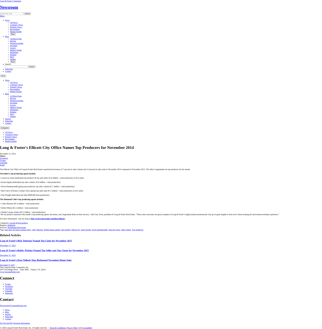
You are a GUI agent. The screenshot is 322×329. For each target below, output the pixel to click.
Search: (8, 119)
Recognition (15, 29)
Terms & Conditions (58, 328)
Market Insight (16, 32)
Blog (7, 37)
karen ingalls (86, 230)
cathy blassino (37, 230)
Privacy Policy (72, 328)
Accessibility (87, 328)
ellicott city (75, 230)
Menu (2, 16)
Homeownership (16, 43)
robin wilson (126, 230)
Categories (5, 128)
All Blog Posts (16, 39)
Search (27, 14)
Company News (16, 25)
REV (12, 57)
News (7, 20)
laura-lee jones (114, 230)
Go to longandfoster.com (10, 272)
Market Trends (16, 50)
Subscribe (9, 69)
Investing (13, 46)
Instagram (9, 293)
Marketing (14, 52)
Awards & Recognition (18, 223)
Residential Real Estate (17, 227)
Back (13, 34)
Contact (8, 71)
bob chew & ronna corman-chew (18, 230)
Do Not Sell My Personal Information (15, 323)
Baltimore (11, 225)
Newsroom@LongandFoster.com (13, 306)
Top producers (137, 230)
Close (3, 76)
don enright (65, 230)
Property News (16, 27)
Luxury (13, 48)
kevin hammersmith (100, 230)
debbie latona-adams (52, 230)
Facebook (4, 158)
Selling (13, 59)
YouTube (8, 289)
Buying (13, 41)
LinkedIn (3, 163)
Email (2, 165)
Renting (13, 55)
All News (14, 23)
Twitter (3, 160)
